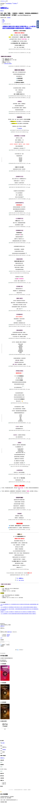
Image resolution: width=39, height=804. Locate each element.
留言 (11, 631)
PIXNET (12, 789)
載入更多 (2, 639)
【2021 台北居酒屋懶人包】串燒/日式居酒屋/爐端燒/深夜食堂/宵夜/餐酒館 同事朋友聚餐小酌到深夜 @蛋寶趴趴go (18, 613)
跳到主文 (2, 10)
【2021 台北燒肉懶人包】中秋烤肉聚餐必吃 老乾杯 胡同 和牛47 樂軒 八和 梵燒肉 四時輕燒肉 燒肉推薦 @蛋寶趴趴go (18, 607)
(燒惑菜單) (20, 128)
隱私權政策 (25, 789)
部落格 (3, 20)
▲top (1, 637)
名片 (3, 22)
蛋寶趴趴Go (2, 757)
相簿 (3, 19)
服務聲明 (29, 789)
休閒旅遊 (8, 17)
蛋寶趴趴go (4, 8)
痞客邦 (8, 631)
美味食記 (8, 634)
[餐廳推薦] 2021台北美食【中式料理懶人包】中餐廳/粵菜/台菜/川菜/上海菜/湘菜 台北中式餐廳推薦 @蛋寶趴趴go (18, 611)
